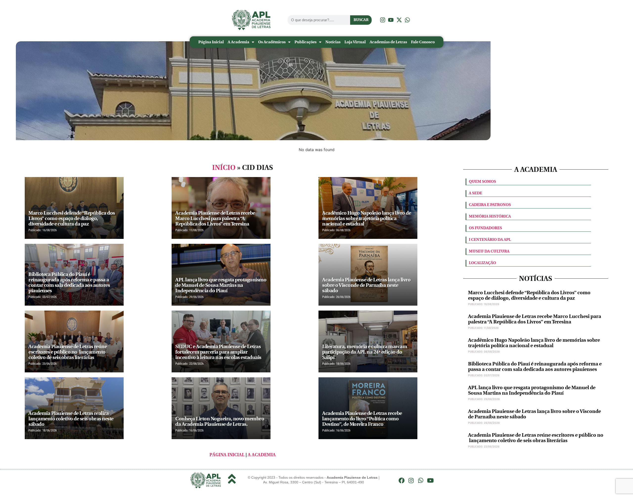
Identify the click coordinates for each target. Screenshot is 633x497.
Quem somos (482, 181)
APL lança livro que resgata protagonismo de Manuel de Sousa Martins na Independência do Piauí (531, 390)
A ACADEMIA (262, 454)
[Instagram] (411, 480)
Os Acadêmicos (272, 42)
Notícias (332, 42)
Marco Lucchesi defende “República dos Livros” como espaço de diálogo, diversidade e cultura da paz (529, 295)
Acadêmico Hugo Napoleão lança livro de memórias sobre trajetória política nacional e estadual (534, 342)
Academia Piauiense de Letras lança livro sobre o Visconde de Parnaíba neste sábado (534, 414)
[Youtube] (430, 480)
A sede (475, 193)
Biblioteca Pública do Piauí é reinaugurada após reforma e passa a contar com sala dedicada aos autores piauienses (535, 366)
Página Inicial (211, 42)
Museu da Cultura (489, 251)
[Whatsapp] (421, 480)
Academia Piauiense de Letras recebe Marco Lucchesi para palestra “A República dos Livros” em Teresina (534, 319)
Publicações (305, 42)
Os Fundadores (485, 228)
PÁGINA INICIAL (227, 454)
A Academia (238, 42)
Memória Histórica (490, 216)
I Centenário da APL (490, 239)
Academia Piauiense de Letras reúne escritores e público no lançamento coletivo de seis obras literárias (535, 437)
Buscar (361, 20)
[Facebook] (401, 480)
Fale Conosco (423, 42)
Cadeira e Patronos (490, 204)
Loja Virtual (355, 42)
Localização (482, 262)
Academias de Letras (388, 42)
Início (224, 167)
